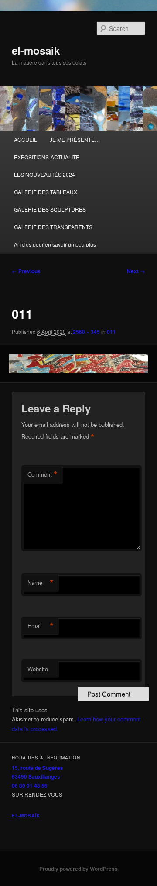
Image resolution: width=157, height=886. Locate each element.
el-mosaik (36, 50)
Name (40, 583)
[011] (78, 363)
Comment (42, 474)
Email (40, 626)
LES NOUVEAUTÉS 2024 (44, 174)
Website (37, 669)
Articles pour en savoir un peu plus (55, 244)
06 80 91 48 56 (30, 786)
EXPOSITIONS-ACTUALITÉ (46, 157)
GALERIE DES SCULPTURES (50, 209)
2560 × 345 (86, 332)
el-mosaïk (26, 816)
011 (111, 332)
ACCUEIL (25, 139)
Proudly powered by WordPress (78, 868)
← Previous (26, 271)
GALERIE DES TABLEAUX (45, 192)
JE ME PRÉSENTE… (75, 139)
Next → (136, 271)
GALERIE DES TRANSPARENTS (53, 226)
